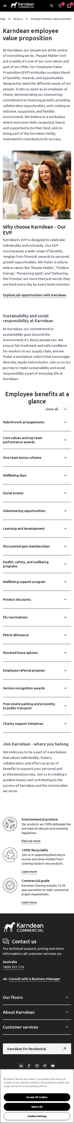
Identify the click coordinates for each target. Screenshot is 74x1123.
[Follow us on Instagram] (37, 1066)
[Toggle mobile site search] (52, 6)
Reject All (36, 1106)
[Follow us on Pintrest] (45, 1066)
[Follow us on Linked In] (21, 1066)
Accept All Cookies (36, 1097)
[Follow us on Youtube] (53, 1066)
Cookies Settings (37, 1116)
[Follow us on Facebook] (29, 1066)
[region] (37, 1096)
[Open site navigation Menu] (5, 5)
